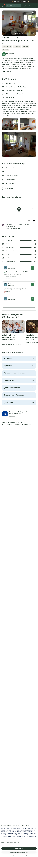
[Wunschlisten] (24, 5)
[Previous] (2, 22)
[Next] (35, 22)
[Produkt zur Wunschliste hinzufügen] (33, 13)
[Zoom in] (33, 202)
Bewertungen (23, 1)
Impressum (12, 416)
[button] (19, 22)
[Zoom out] (33, 205)
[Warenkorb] (29, 5)
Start (3, 422)
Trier (21, 422)
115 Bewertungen (11, 55)
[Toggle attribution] (34, 220)
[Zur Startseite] (3, 5)
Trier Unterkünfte (7, 424)
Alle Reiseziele (12, 422)
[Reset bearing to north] (33, 207)
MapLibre (30, 220)
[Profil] (34, 5)
